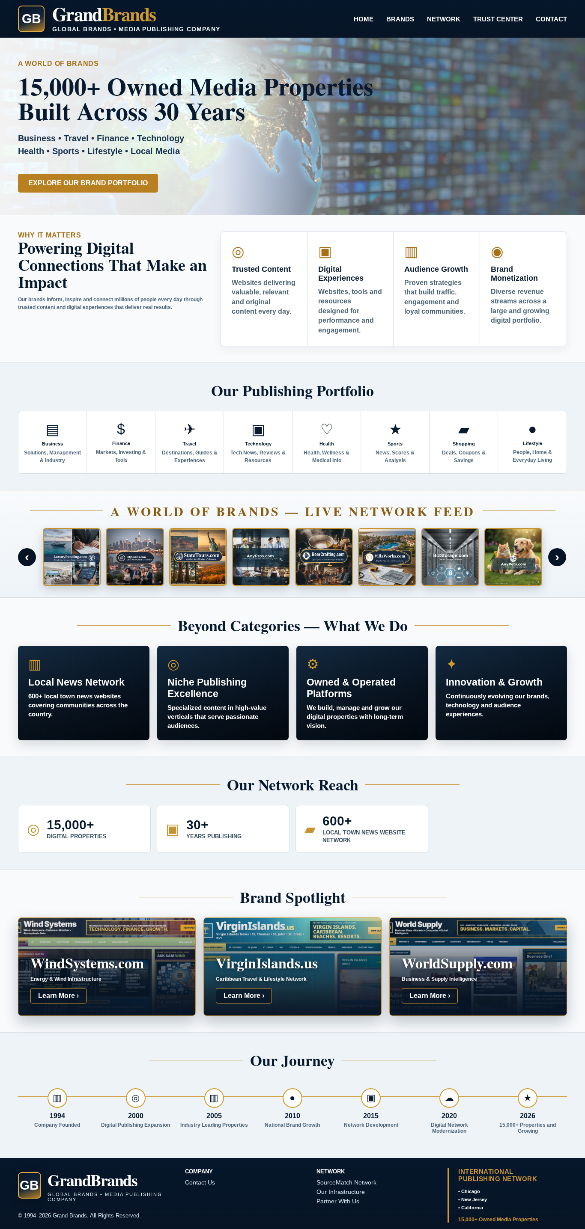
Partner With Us (337, 1201)
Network (443, 19)
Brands (400, 19)
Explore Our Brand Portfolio (88, 183)
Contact (551, 19)
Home (363, 19)
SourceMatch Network (346, 1182)
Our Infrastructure (340, 1191)
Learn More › (58, 995)
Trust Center (498, 19)
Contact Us (200, 1182)
